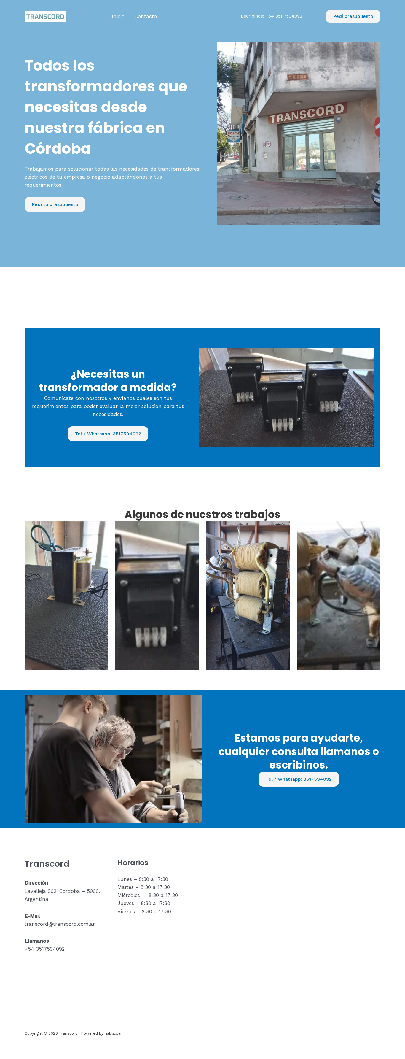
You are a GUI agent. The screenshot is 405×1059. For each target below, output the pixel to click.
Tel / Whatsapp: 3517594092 (108, 433)
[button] (353, 16)
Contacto (146, 16)
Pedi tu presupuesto (55, 204)
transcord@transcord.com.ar (60, 924)
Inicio (118, 16)
